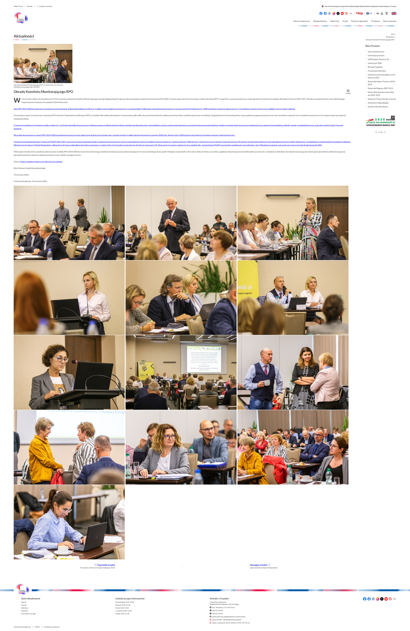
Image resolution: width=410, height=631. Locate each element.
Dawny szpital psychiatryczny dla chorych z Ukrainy (41, 161)
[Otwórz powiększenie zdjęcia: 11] (181, 447)
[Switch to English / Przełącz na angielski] (394, 13)
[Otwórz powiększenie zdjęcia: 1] (69, 222)
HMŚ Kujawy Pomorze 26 (378, 59)
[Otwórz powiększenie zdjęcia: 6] (292, 297)
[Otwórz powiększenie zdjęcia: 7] (69, 372)
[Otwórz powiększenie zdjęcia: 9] (292, 372)
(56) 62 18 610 (217, 613)
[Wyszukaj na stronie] (37, 6)
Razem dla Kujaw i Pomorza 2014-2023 (381, 83)
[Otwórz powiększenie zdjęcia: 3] (292, 222)
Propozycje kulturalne (377, 71)
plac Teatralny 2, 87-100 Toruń (223, 607)
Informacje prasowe (376, 55)
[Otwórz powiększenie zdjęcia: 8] (181, 372)
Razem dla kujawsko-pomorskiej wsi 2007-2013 (381, 93)
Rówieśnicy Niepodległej (378, 103)
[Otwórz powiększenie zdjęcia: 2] (181, 222)
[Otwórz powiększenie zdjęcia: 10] (69, 447)
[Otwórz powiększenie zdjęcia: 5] (181, 297)
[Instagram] (333, 13)
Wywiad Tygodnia (375, 67)
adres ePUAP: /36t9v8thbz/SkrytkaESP (226, 620)
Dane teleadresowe (376, 51)
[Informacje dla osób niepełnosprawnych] (384, 13)
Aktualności (390, 37)
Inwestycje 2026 (375, 63)
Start (393, 34)
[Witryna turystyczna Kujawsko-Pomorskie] (369, 13)
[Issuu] (346, 13)
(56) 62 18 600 (217, 610)
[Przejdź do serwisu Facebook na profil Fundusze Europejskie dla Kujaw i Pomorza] (325, 13)
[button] (380, 122)
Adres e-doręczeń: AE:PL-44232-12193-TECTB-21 (231, 623)
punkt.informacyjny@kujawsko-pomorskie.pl (228, 617)
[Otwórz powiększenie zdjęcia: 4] (69, 297)
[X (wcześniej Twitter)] (338, 13)
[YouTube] (342, 13)
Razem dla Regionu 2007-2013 (380, 88)
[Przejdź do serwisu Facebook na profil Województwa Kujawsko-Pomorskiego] (320, 13)
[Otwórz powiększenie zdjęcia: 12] (292, 447)
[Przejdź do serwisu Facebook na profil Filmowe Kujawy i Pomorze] (329, 13)
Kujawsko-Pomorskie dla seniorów (382, 99)
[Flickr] (350, 13)
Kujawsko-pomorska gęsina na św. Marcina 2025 (382, 76)
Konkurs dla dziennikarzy (378, 106)
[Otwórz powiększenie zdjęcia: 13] (69, 522)
